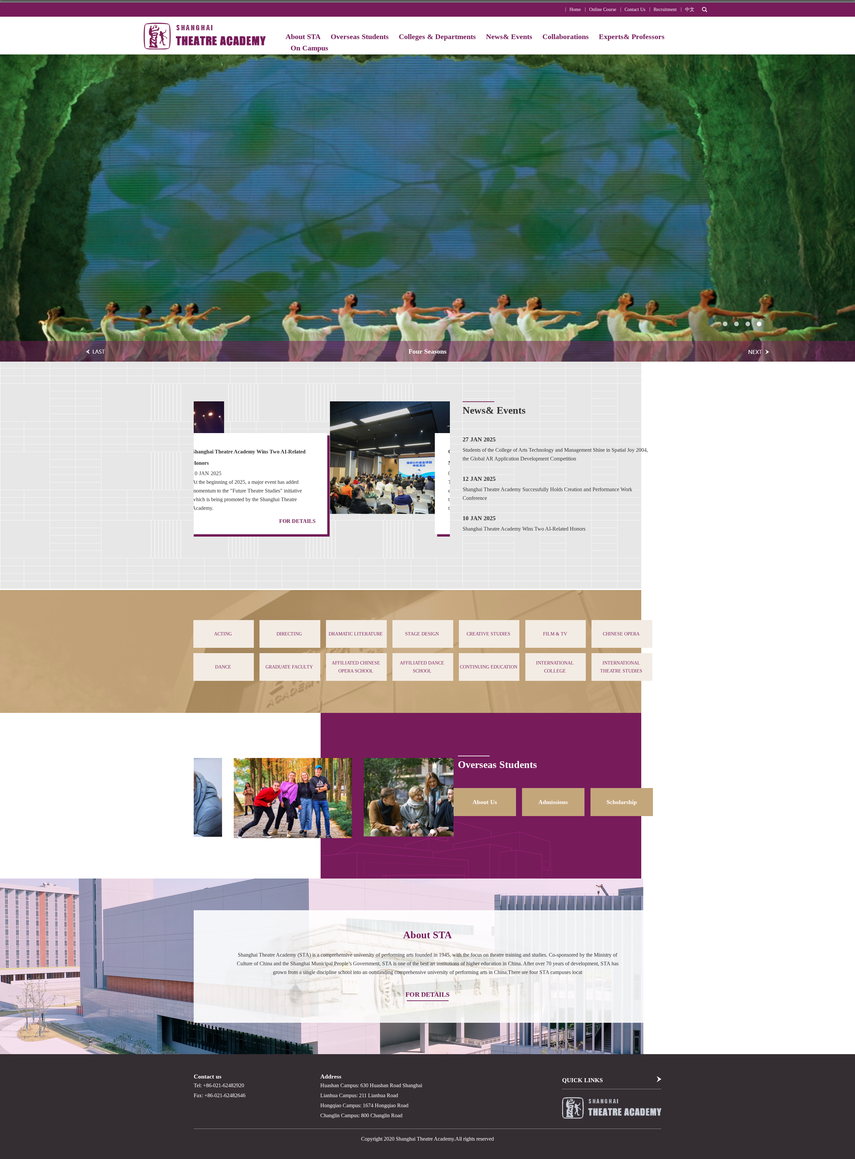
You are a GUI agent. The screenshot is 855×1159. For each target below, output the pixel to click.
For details (417, 521)
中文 (689, 9)
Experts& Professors (632, 36)
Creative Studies (488, 633)
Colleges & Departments (437, 36)
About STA (303, 36)
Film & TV (555, 633)
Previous (188, 480)
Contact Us (635, 9)
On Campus (309, 48)
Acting (223, 633)
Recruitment (665, 9)
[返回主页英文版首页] (206, 30)
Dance (223, 666)
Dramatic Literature (356, 633)
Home (575, 9)
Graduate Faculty (289, 666)
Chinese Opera (621, 633)
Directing (289, 633)
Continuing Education (488, 666)
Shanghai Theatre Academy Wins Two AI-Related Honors (524, 529)
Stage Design (422, 633)
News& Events (509, 36)
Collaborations (565, 36)
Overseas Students (360, 36)
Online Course (602, 9)
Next (455, 480)
